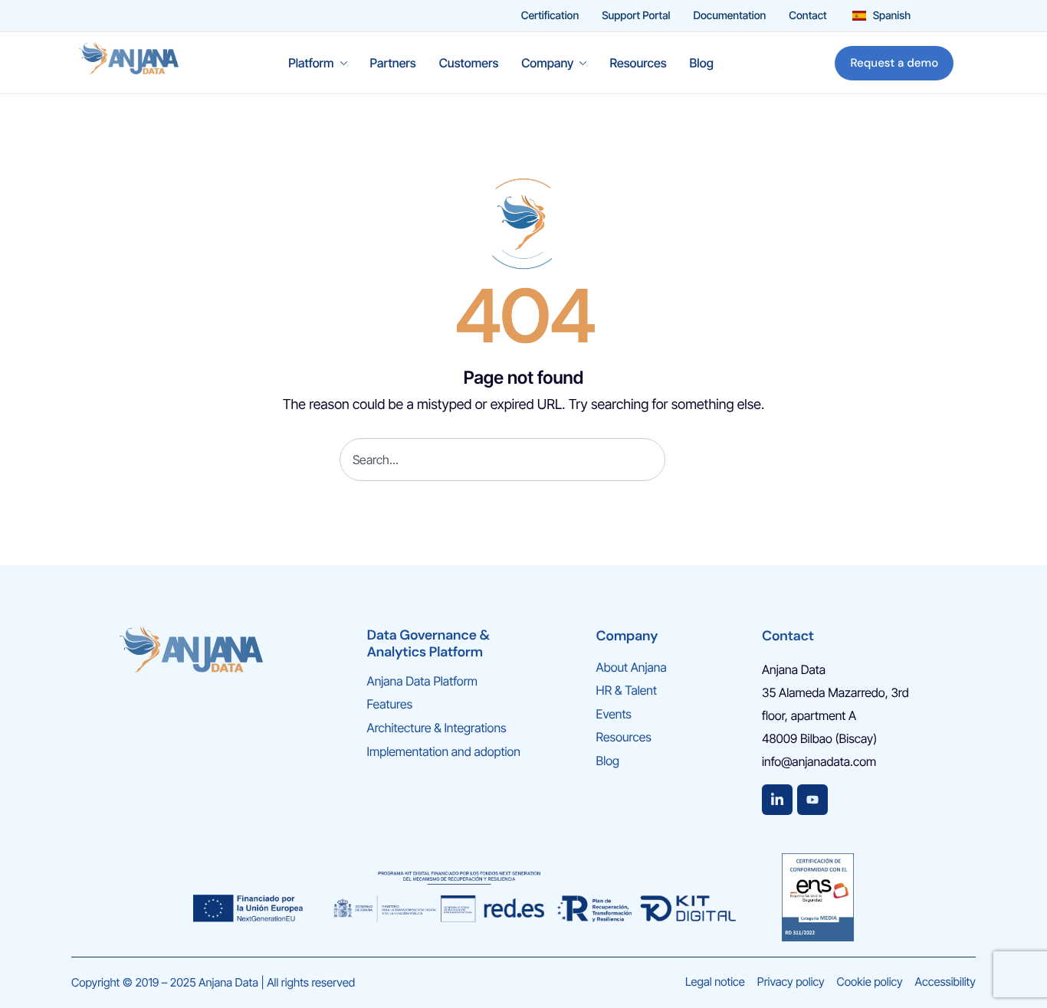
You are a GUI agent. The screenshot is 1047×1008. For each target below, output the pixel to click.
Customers (469, 63)
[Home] (129, 61)
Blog (702, 63)
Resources (637, 63)
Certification (550, 16)
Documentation (729, 16)
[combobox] (502, 459)
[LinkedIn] (777, 799)
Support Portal (636, 16)
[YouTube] (812, 799)
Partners (393, 63)
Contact (807, 16)
